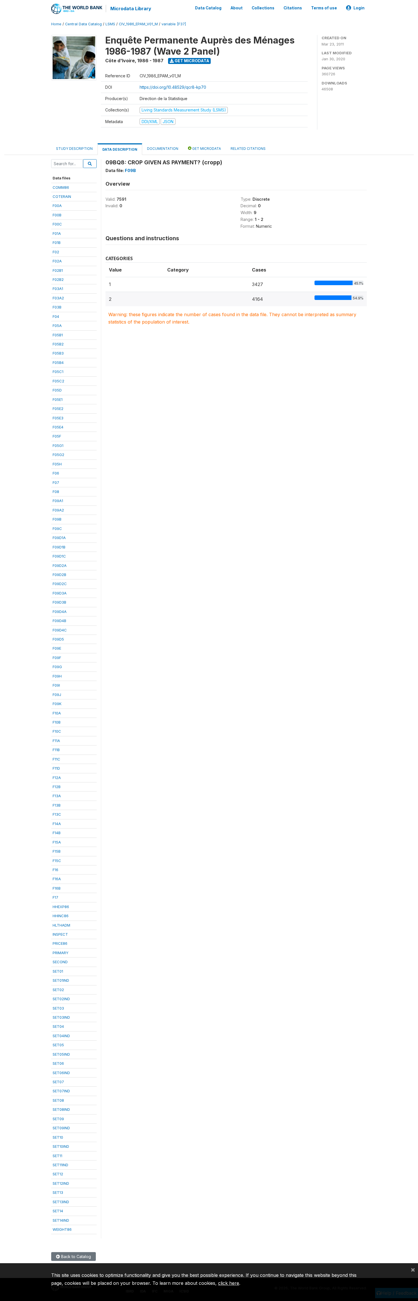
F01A (57, 233)
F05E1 (58, 399)
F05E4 (58, 427)
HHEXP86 (61, 906)
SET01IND (61, 980)
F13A (57, 796)
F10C (57, 731)
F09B (57, 519)
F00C (57, 224)
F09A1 (58, 500)
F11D (56, 768)
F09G (57, 666)
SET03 (58, 1008)
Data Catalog (208, 8)
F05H (57, 464)
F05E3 (58, 418)
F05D (57, 390)
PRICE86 (60, 943)
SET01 (58, 971)
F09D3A (60, 593)
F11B (56, 749)
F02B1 (58, 270)
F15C (57, 860)
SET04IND (61, 1035)
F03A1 (58, 288)
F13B (57, 805)
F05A (57, 325)
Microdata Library (130, 8)
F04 (56, 316)
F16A (57, 879)
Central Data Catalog (83, 24)
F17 (55, 897)
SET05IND (61, 1054)
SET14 (58, 1211)
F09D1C (59, 556)
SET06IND (61, 1072)
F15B (57, 851)
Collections (263, 8)
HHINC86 (61, 915)
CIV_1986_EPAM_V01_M (138, 24)
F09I (56, 685)
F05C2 (58, 381)
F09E (57, 648)
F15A (57, 842)
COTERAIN (62, 196)
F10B (57, 722)
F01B (57, 242)
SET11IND (60, 1165)
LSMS (110, 24)
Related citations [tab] (248, 148)
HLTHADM (61, 925)
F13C (57, 814)
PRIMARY (61, 952)
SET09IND (61, 1128)
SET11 (57, 1155)
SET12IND (61, 1183)
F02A (57, 261)
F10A (57, 713)
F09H (57, 676)
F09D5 (58, 639)
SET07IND (61, 1091)
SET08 (58, 1100)
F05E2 (58, 408)
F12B (57, 786)
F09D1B (59, 547)
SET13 (58, 1192)
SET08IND (61, 1109)
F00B (57, 215)
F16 (55, 869)
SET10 (58, 1137)
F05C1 (58, 371)
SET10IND (61, 1146)
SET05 (58, 1045)
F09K (57, 703)
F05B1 (58, 335)
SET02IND (61, 999)
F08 (56, 491)
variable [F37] (174, 24)
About (237, 8)
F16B (57, 888)
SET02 (58, 989)
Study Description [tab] (74, 148)
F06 (56, 473)
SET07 (58, 1082)
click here (228, 1283)
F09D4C (60, 630)
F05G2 (58, 454)
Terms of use (324, 8)
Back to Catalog (75, 1256)
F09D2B (59, 574)
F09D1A (59, 537)
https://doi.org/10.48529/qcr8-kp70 (173, 87)
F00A (57, 205)
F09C (57, 528)
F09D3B (59, 602)
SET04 (58, 1026)
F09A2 (58, 510)
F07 (56, 482)
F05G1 (58, 445)
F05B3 (58, 353)
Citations (293, 8)
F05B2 (58, 344)
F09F (57, 657)
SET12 (58, 1174)
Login (359, 8)
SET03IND (61, 1017)
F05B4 (58, 362)
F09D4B (59, 620)
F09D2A (60, 565)
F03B (57, 307)
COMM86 (61, 187)
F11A (56, 740)
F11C (56, 759)
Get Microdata (191, 60)
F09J (57, 694)
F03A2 (58, 298)
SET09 (58, 1118)
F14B (57, 832)
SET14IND (61, 1220)
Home (56, 24)
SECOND (60, 962)
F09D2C (60, 583)
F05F (57, 436)
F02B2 (58, 279)
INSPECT (60, 934)
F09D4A (60, 611)
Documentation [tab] (162, 148)
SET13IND (61, 1202)
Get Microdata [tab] (206, 148)
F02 (56, 252)
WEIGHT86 (62, 1229)
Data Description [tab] (119, 149)
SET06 (58, 1063)
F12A (57, 777)
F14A (57, 823)
